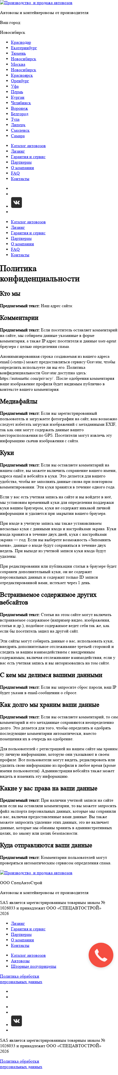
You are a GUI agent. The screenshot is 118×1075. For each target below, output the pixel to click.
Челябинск (21, 102)
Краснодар (21, 42)
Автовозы (20, 960)
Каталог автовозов (28, 145)
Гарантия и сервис (28, 156)
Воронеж (19, 108)
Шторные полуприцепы (33, 966)
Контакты (20, 178)
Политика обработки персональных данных (21, 979)
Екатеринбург (24, 47)
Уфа (15, 86)
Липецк (18, 124)
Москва (18, 64)
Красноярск (22, 75)
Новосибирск (23, 58)
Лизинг (18, 151)
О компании (22, 167)
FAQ (15, 173)
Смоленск (20, 130)
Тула (15, 119)
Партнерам (21, 162)
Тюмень (18, 53)
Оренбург (20, 80)
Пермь (17, 91)
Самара (18, 135)
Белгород (19, 113)
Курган (17, 97)
